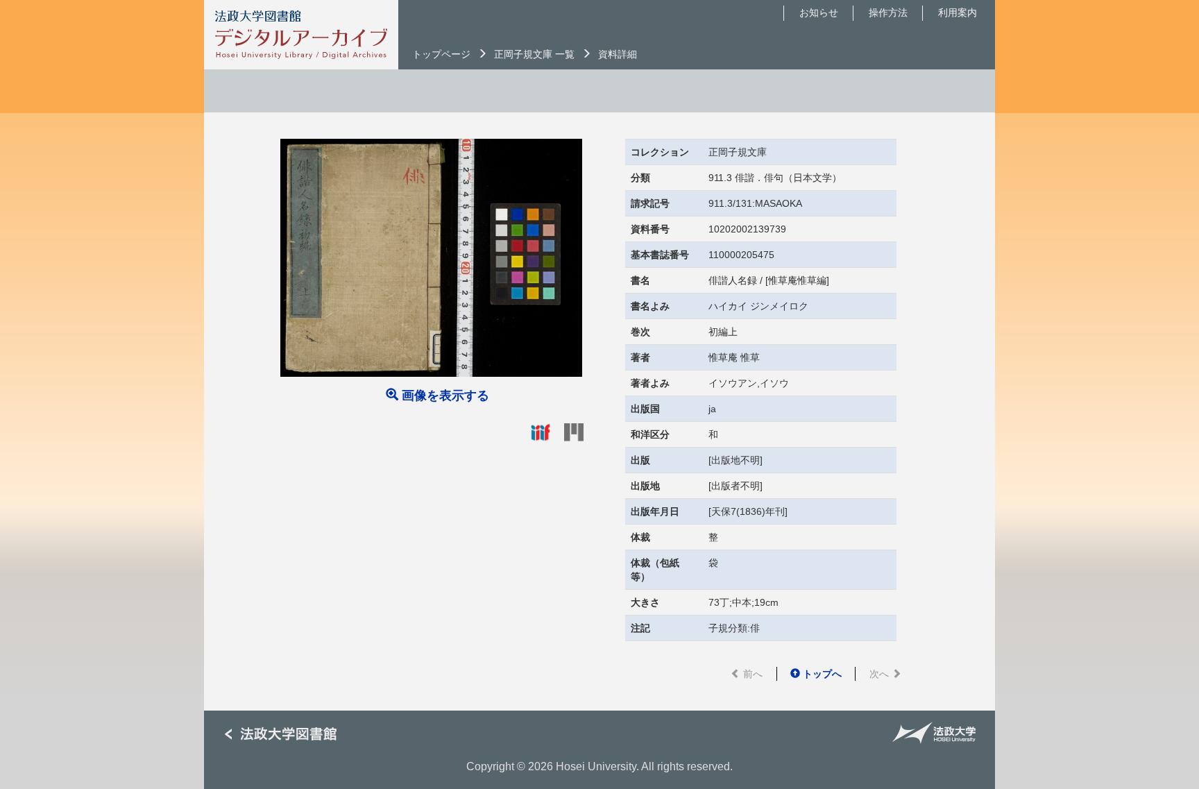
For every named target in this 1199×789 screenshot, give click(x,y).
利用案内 (957, 12)
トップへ (821, 673)
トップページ (441, 54)
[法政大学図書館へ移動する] (286, 734)
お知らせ (818, 12)
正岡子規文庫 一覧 (534, 54)
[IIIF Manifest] (540, 431)
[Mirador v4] (574, 431)
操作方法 (888, 12)
